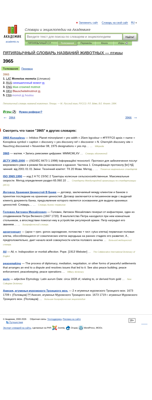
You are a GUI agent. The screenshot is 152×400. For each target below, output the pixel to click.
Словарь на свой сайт (115, 22)
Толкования (67, 43)
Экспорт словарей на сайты (17, 328)
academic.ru (12, 41)
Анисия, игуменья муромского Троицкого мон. (35, 290)
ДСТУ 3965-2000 (14, 160)
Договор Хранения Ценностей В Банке (29, 192)
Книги (104, 43)
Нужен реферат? (30, 111)
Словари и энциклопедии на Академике (57, 30)
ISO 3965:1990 (12, 176)
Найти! (129, 37)
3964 (12, 117)
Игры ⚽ (123, 43)
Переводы (86, 43)
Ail (5, 251)
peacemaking (12, 263)
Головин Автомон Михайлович (25, 211)
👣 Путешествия (14, 322)
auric (6, 279)
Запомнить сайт (88, 22)
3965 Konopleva (14, 137)
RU (133, 22)
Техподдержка (54, 319)
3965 (6, 153)
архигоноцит (12, 231)
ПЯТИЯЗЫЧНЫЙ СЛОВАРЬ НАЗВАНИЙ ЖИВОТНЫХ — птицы (41, 43)
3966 (128, 117)
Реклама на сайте (72, 319)
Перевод (27, 68)
